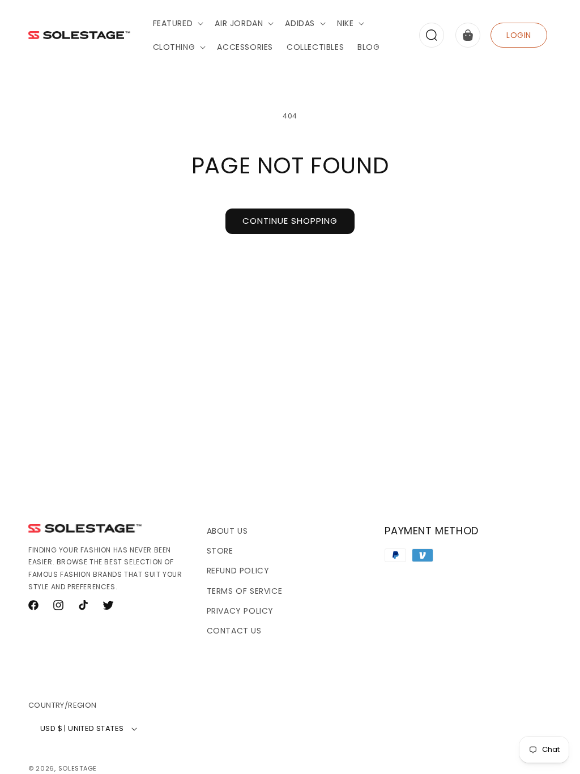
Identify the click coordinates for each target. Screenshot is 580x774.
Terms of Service (245, 591)
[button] (177, 23)
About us (227, 531)
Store (220, 550)
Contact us (234, 630)
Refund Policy (238, 570)
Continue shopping (290, 221)
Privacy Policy (240, 610)
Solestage (77, 768)
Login (518, 35)
